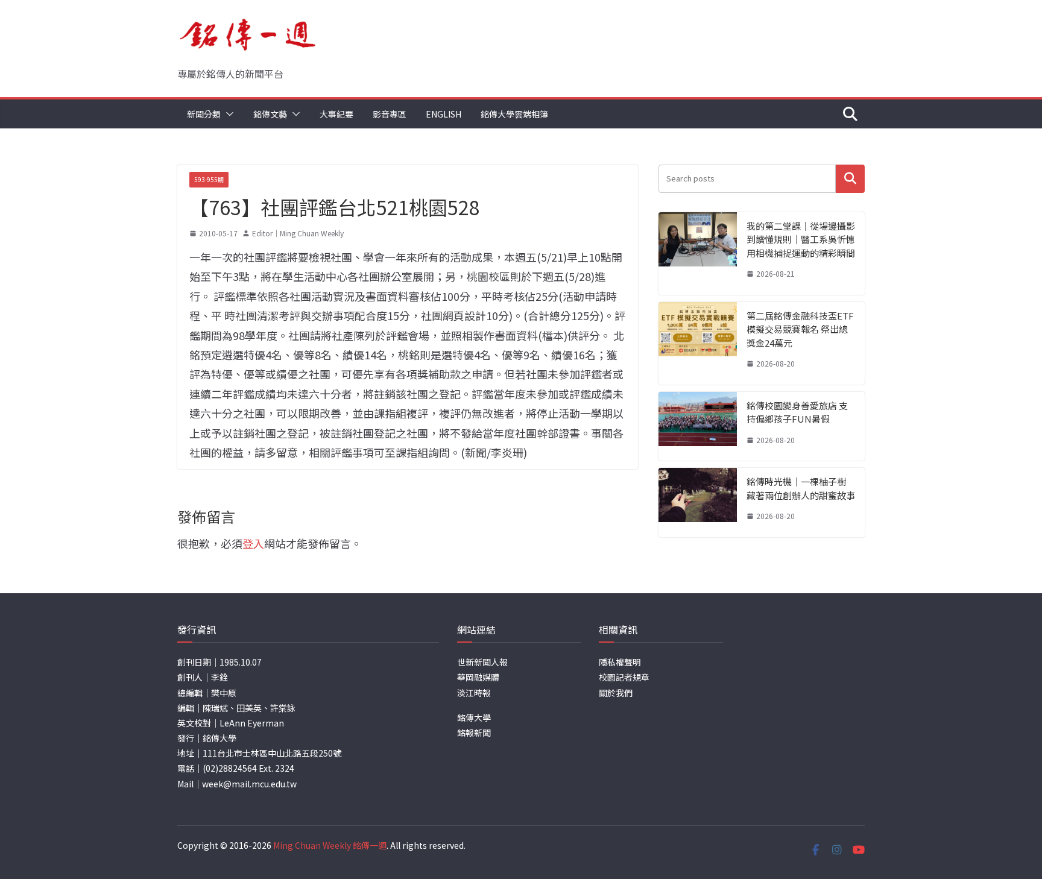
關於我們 (616, 693)
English (443, 114)
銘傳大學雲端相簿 (514, 114)
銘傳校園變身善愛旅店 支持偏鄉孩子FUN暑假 (797, 412)
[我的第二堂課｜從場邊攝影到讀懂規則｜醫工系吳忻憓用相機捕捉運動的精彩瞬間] (697, 253)
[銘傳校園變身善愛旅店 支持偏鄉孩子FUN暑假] (697, 426)
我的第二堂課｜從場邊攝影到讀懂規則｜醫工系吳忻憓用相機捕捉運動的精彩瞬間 (801, 239)
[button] (227, 114)
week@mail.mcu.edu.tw (249, 784)
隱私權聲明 (620, 662)
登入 (253, 543)
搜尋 (850, 178)
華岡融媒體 (478, 677)
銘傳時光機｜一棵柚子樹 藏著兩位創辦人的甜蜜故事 (801, 488)
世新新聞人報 (482, 662)
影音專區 (389, 114)
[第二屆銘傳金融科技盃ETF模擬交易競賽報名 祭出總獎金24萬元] (697, 343)
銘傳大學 (474, 717)
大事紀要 (336, 114)
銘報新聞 (474, 732)
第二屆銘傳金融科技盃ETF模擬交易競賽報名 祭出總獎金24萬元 (800, 329)
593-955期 (209, 179)
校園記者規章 (624, 677)
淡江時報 (474, 693)
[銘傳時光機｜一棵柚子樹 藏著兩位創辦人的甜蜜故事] (697, 502)
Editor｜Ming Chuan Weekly (298, 233)
